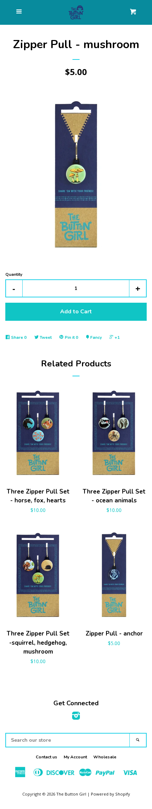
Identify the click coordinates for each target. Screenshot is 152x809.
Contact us (46, 757)
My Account (75, 757)
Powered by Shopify (110, 794)
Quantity (13, 274)
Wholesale (104, 757)
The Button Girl (71, 794)
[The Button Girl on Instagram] (76, 717)
